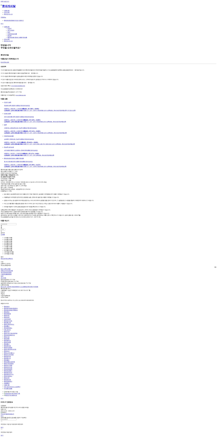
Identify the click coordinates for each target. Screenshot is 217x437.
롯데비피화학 (8, 347)
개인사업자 (10, 30)
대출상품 (6, 26)
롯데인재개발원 (9, 363)
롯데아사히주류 (9, 354)
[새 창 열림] (10, 395)
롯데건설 (6, 331)
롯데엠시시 (7, 358)
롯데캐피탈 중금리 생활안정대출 (17, 37)
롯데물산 (6, 344)
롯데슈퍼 (6, 317)
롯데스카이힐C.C (9, 353)
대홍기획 (6, 385)
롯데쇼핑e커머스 (9, 324)
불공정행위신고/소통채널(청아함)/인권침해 (25, 286)
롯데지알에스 (8, 376)
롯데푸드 (6, 312)
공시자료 (3, 278)
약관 (2, 276)
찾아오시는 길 (8, 41)
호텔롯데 (6, 383)
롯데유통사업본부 (9, 362)
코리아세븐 (7, 319)
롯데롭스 (6, 326)
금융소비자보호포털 (7, 270)
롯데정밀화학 (8, 369)
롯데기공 (6, 337)
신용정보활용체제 (6, 274)
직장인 (9, 28)
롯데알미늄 (7, 356)
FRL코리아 (7, 329)
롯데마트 (6, 315)
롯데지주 (6, 378)
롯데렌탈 (6, 338)
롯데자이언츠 (8, 367)
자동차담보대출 (12, 34)
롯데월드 (6, 360)
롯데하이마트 (8, 321)
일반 (8, 32)
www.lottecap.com (21, 95)
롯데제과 (6, 306)
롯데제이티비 (8, 372)
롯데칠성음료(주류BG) (11, 310)
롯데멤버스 (7, 340)
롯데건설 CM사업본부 (10, 333)
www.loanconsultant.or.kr (18, 85)
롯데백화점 (7, 313)
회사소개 (3, 286)
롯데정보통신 (8, 370)
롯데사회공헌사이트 (10, 349)
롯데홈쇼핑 (7, 322)
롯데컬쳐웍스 (8, 328)
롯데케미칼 (7, 379)
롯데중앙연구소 (9, 374)
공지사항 (6, 39)
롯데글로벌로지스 (9, 335)
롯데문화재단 (8, 381)
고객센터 (9, 286)
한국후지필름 (8, 388)
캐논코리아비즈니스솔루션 (12, 387)
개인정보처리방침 (6, 272)
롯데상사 (6, 351)
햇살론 (9, 35)
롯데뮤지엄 (7, 346)
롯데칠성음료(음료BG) (11, 308)
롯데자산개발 (8, 365)
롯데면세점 (7, 342)
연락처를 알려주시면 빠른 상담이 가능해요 (13, 417)
